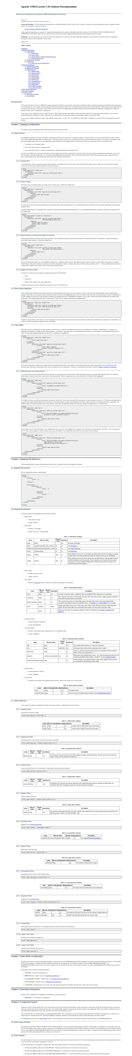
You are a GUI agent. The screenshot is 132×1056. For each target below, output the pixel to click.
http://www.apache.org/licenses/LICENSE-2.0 (36, 29)
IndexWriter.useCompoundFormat (60, 979)
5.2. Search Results (29, 96)
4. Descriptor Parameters (27, 91)
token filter (37, 582)
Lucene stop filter (34, 899)
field (39, 528)
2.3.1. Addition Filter (33, 71)
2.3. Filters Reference (30, 69)
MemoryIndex (43, 1018)
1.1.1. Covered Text (33, 53)
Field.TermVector (75, 548)
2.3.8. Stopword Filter (34, 83)
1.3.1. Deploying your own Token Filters (38, 63)
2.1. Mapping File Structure (32, 66)
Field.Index (74, 546)
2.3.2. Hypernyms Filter (34, 73)
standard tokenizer (110, 657)
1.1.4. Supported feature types (36, 58)
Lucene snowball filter (36, 824)
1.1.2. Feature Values (33, 55)
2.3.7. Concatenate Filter (34, 81)
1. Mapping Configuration (27, 50)
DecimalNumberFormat (103, 693)
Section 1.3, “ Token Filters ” (99, 603)
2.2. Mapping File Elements (32, 68)
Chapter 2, (107, 367)
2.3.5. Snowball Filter (34, 78)
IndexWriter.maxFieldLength (53, 981)
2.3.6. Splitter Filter (33, 79)
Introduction (24, 48)
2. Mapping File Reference (28, 65)
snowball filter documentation (92, 838)
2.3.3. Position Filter (33, 74)
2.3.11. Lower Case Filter (34, 87)
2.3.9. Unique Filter (33, 84)
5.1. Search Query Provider (32, 94)
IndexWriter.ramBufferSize (52, 975)
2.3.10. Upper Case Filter (34, 86)
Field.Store (74, 551)
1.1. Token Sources (29, 51)
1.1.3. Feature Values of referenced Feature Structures (42, 56)
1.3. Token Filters (29, 61)
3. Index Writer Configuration (28, 89)
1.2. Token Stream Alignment (32, 60)
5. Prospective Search (26, 92)
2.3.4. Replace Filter (33, 76)
